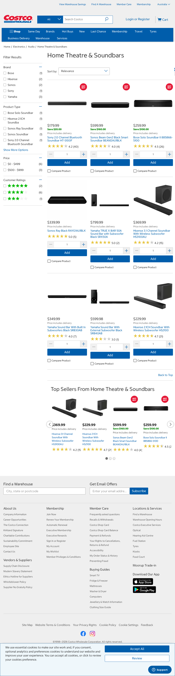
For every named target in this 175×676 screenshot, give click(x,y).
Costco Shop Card (99, 525)
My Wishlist (52, 551)
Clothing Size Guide (100, 607)
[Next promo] (170, 424)
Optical (137, 530)
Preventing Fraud (99, 561)
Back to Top (165, 375)
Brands (50, 31)
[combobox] (49, 19)
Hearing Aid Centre (143, 535)
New (82, 31)
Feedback (147, 625)
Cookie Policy (107, 625)
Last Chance (98, 31)
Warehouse (43, 38)
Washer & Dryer (98, 591)
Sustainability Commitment (17, 540)
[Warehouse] (50, 38)
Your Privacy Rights (85, 625)
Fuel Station (139, 540)
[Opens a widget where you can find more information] (160, 670)
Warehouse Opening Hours (147, 519)
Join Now (51, 514)
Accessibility (96, 550)
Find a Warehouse (18, 484)
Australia (162, 4)
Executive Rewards (56, 535)
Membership (119, 31)
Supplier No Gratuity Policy (17, 587)
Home (7, 46)
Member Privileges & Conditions (63, 556)
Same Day (34, 31)
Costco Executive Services (147, 525)
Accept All (137, 649)
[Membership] (128, 31)
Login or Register (138, 19)
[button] (109, 19)
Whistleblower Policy (14, 581)
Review (137, 658)
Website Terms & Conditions (52, 625)
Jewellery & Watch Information (106, 601)
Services (62, 38)
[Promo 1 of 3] (106, 458)
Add (67, 162)
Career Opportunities (14, 519)
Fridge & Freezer (99, 580)
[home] (18, 19)
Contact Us (9, 551)
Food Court (139, 556)
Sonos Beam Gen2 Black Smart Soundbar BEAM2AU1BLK (125, 441)
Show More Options (15, 150)
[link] (67, 121)
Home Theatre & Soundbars (52, 46)
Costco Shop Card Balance (104, 530)
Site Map (27, 625)
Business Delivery (19, 38)
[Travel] (143, 31)
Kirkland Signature (13, 530)
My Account (52, 546)
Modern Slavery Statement (17, 571)
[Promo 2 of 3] (110, 458)
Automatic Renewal (56, 525)
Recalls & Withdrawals (101, 519)
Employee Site (11, 546)
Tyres (153, 31)
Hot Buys (67, 31)
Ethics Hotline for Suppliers (18, 576)
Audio (31, 46)
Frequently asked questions (105, 514)
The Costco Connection (15, 525)
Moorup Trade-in (144, 565)
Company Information (14, 514)
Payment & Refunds (100, 535)
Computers (96, 596)
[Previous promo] (49, 424)
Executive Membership (58, 530)
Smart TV (95, 575)
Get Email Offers (103, 484)
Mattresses (96, 586)
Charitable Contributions (16, 535)
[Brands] (55, 31)
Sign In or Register (56, 540)
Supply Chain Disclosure (16, 565)
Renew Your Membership (60, 519)
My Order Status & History (104, 555)
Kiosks (136, 551)
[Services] (68, 38)
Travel (138, 31)
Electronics (19, 46)
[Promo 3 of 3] (114, 458)
